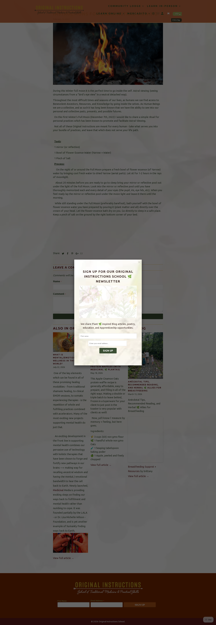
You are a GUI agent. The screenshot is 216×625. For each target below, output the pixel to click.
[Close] (139, 262)
